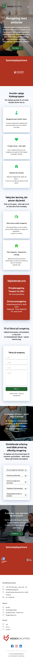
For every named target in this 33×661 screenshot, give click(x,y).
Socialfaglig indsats (11, 610)
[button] (28, 7)
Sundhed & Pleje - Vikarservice (14, 613)
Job (7, 624)
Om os (7, 627)
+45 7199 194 (9, 587)
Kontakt (8, 629)
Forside (8, 607)
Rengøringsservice (11, 615)
